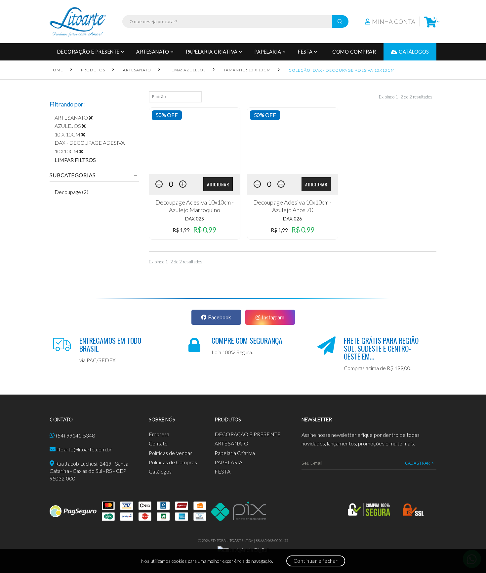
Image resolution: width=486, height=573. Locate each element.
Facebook (219, 317)
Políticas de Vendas (171, 453)
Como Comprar (354, 52)
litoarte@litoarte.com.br (84, 449)
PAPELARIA (267, 52)
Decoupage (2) (71, 192)
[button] (430, 21)
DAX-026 (292, 218)
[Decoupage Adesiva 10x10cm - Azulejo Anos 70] (292, 141)
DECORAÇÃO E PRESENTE (88, 52)
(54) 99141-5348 (75, 435)
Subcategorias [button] (73, 175)
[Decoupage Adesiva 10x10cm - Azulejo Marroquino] (194, 141)
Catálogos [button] (414, 52)
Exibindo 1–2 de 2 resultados (405, 96)
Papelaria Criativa (212, 52)
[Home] (78, 22)
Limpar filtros (75, 160)
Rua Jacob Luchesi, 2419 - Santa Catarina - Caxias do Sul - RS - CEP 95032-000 (89, 470)
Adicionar (218, 184)
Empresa (159, 434)
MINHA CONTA (393, 21)
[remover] (93, 117)
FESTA (305, 52)
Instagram (273, 317)
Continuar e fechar (316, 561)
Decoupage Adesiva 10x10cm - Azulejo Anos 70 (292, 206)
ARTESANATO (152, 52)
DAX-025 (194, 218)
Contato (158, 443)
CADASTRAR (417, 463)
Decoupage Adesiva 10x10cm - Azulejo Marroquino (194, 206)
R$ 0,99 (204, 229)
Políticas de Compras (173, 462)
